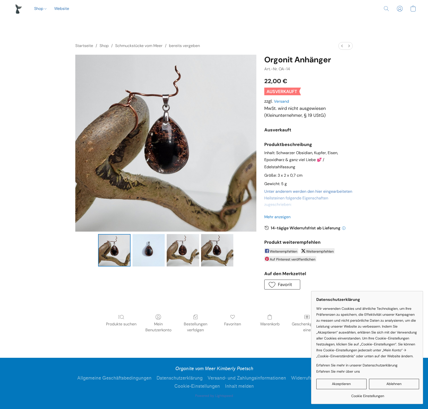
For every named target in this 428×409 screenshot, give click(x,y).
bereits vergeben (184, 45)
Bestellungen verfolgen (195, 327)
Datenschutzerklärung (180, 378)
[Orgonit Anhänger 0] (114, 250)
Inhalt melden (239, 386)
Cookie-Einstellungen (197, 386)
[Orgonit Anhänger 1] (149, 250)
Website (61, 8)
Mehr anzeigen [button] (277, 216)
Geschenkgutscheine (307, 327)
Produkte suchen (121, 324)
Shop (39, 8)
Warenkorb (270, 324)
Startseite (84, 45)
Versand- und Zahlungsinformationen (247, 378)
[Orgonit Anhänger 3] (217, 250)
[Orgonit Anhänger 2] (183, 250)
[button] (18, 8)
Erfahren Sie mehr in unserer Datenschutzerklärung (357, 365)
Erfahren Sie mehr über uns (338, 371)
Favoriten (232, 324)
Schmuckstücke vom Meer (138, 45)
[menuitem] (342, 45)
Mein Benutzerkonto (158, 327)
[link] (367, 394)
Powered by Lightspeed (214, 395)
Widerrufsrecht (307, 378)
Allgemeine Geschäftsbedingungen (114, 378)
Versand (281, 101)
